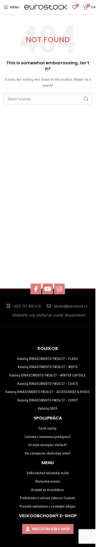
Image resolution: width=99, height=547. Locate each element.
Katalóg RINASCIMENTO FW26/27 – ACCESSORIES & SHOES (48, 392)
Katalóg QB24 (47, 408)
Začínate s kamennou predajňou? (47, 437)
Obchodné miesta (47, 481)
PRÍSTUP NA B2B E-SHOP (51, 529)
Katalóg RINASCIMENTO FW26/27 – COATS (47, 384)
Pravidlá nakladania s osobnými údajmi (47, 506)
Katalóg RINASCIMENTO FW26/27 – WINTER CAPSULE (47, 375)
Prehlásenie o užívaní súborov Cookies (47, 498)
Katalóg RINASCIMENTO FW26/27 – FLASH (47, 359)
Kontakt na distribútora (47, 490)
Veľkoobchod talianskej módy (47, 473)
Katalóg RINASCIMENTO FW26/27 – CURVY (47, 400)
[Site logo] (45, 7)
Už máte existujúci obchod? (47, 445)
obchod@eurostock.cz (71, 306)
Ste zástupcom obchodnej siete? (47, 453)
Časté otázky (47, 428)
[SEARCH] (86, 98)
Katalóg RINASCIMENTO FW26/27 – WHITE (48, 367)
